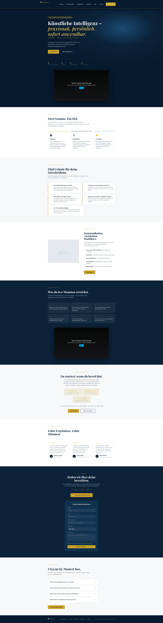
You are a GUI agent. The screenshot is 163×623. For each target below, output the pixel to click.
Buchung (70, 619)
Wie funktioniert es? (67, 51)
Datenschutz (82, 619)
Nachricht (70, 532)
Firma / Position (72, 519)
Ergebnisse (80, 4)
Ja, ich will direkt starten (56, 607)
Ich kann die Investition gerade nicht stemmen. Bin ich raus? (65, 588)
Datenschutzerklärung (87, 543)
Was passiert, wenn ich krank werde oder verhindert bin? (64, 593)
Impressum (76, 619)
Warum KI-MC (70, 4)
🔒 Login (101, 4)
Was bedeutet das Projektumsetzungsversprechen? (63, 599)
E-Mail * (69, 513)
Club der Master (63, 619)
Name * (69, 507)
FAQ (95, 4)
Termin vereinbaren (88, 411)
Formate (61, 4)
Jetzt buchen (110, 4)
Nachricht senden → (81, 546)
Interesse (70, 526)
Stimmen (88, 4)
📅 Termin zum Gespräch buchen (81, 495)
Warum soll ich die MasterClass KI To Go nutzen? (62, 582)
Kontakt (88, 619)
